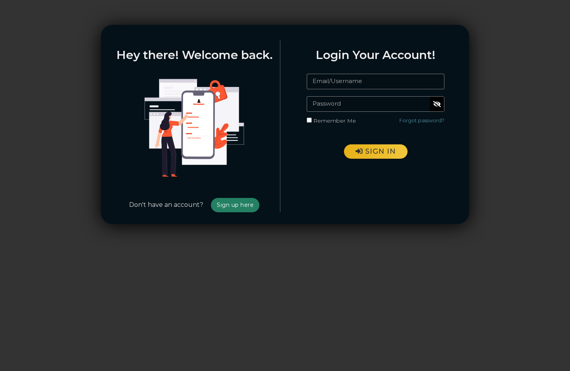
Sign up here (235, 204)
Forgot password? (421, 120)
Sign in (379, 151)
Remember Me (334, 120)
